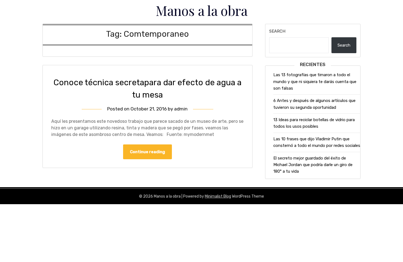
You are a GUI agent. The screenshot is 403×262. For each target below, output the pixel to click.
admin (181, 109)
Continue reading (147, 151)
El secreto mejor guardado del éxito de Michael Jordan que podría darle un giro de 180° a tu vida (313, 165)
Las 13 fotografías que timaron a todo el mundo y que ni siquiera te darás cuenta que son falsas (314, 81)
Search (277, 31)
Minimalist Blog (218, 196)
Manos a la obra (202, 10)
